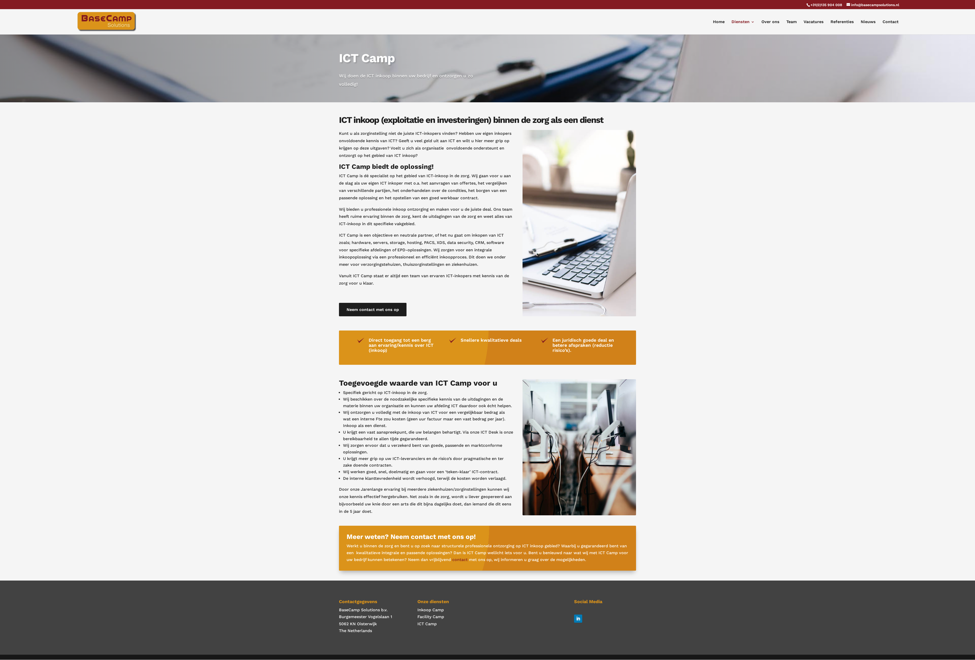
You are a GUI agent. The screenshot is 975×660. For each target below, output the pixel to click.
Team (791, 22)
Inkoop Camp (430, 609)
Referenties (842, 22)
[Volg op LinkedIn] (578, 619)
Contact (891, 22)
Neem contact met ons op (373, 309)
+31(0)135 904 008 (826, 5)
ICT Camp (427, 623)
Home (719, 22)
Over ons (770, 22)
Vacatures (814, 22)
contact (460, 559)
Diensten (741, 22)
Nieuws (868, 22)
